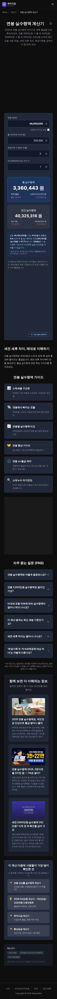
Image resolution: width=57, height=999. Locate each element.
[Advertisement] (28, 78)
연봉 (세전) (12, 117)
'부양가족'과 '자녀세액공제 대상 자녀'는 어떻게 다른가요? (26, 650)
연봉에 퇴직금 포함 (38, 130)
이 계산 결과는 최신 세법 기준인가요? (26, 622)
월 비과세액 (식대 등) (16, 134)
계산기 (13, 12)
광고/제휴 (47, 988)
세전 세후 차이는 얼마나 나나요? (25, 636)
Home (4, 12)
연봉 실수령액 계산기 (29, 12)
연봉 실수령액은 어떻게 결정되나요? (27, 574)
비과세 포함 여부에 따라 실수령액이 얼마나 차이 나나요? (26, 605)
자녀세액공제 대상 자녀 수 (19, 161)
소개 (8, 988)
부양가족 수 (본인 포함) (17, 147)
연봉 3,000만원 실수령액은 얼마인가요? (26, 589)
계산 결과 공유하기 (40, 334)
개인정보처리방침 (22, 988)
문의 (36, 988)
